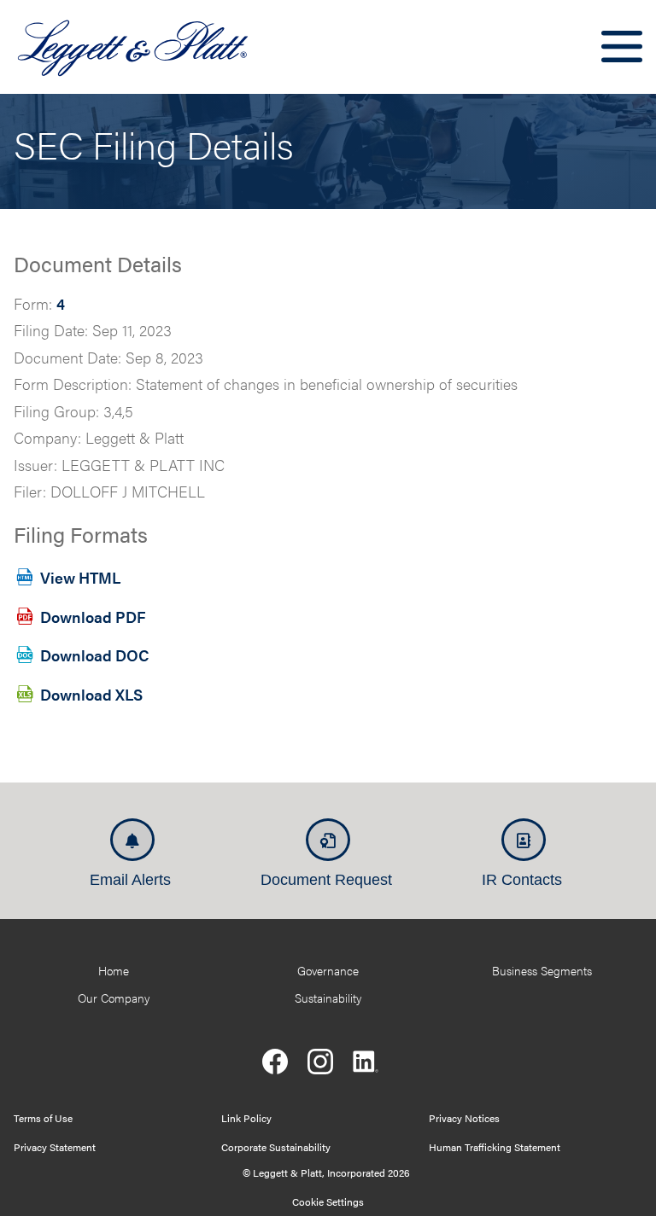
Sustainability (328, 997)
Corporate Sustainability (276, 1147)
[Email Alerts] (132, 839)
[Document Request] (328, 839)
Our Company (113, 997)
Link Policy (246, 1118)
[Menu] (621, 46)
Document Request (326, 879)
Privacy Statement (55, 1147)
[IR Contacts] (523, 839)
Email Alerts (130, 879)
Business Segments (542, 970)
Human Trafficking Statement (494, 1147)
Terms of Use (43, 1118)
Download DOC (94, 655)
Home (113, 970)
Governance (328, 970)
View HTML (80, 576)
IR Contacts (522, 879)
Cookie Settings (328, 1201)
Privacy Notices (464, 1118)
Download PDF (92, 615)
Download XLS (91, 694)
